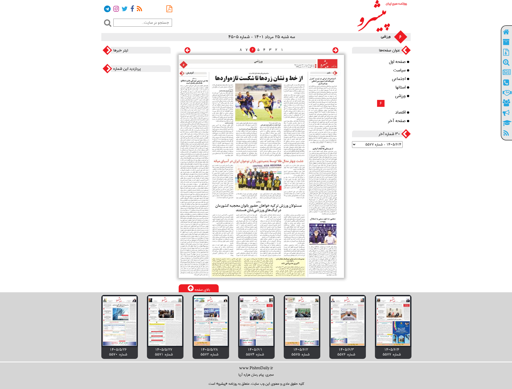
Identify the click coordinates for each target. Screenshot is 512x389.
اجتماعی (399, 78)
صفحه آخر (397, 120)
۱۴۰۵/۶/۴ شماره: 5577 (392, 352)
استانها (400, 87)
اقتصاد (400, 112)
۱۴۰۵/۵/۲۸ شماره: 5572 (209, 352)
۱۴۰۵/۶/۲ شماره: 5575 (300, 352)
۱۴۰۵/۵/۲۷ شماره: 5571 (164, 352)
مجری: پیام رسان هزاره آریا (256, 374)
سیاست (399, 70)
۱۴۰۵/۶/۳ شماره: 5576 (346, 352)
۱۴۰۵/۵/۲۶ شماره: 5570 (118, 352)
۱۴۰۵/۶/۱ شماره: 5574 (255, 352)
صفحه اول (397, 61)
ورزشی (400, 95)
